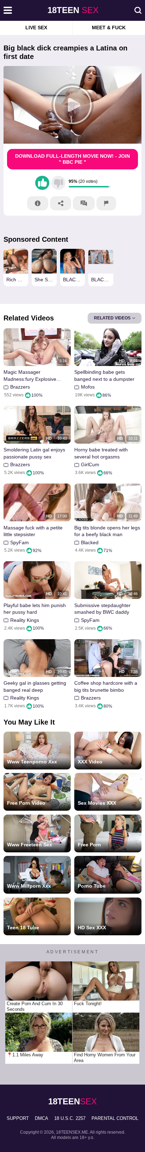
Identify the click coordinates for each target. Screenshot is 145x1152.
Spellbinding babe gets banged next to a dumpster (104, 375)
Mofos (88, 387)
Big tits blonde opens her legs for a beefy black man (107, 531)
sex (73, 10)
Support (18, 1118)
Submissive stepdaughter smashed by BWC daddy (102, 608)
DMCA (41, 1118)
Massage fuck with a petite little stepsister (33, 531)
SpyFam (19, 542)
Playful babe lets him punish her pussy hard (35, 608)
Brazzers (20, 387)
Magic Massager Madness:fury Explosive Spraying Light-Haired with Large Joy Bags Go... (33, 375)
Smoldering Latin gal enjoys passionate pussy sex (34, 453)
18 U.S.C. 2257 (70, 1118)
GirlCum (90, 464)
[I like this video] (42, 183)
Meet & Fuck (109, 27)
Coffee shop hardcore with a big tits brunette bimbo (105, 686)
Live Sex (36, 27)
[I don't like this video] (58, 183)
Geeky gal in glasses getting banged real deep (35, 686)
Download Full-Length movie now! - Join (72, 159)
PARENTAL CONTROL (115, 1118)
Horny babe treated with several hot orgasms (101, 453)
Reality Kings (24, 620)
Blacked (90, 542)
